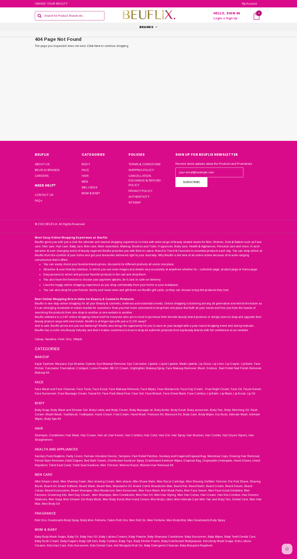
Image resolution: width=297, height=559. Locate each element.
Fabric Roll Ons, (118, 520)
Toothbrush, (71, 414)
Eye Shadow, (76, 363)
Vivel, (61, 339)
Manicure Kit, (173, 414)
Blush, (202, 368)
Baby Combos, (108, 541)
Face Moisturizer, (168, 389)
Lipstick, (153, 363)
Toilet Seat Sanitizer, (86, 465)
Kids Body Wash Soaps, (218, 541)
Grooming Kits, (57, 495)
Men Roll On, (138, 520)
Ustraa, (39, 339)
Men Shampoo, (102, 495)
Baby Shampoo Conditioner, (165, 536)
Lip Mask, (226, 393)
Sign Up (231, 18)
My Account (249, 3)
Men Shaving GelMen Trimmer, (206, 481)
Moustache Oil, (122, 486)
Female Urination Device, (101, 456)
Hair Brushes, (195, 435)
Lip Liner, (218, 363)
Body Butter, (162, 410)
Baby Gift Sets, (88, 541)
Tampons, (124, 456)
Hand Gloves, (243, 460)
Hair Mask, (73, 435)
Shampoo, (41, 435)
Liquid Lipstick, (169, 363)
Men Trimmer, (109, 465)
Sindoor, (212, 368)
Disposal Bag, (193, 460)
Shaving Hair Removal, (244, 456)
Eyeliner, (49, 363)
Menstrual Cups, (218, 456)
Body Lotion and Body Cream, (109, 410)
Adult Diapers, (74, 460)
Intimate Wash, (239, 414)
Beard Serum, (234, 486)
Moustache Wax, (162, 486)
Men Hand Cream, (138, 499)
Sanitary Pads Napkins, (50, 456)
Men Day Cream (79, 495)
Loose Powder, (99, 368)
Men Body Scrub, (114, 499)
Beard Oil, (50, 486)
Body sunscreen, (198, 410)
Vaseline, (51, 339)
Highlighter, (137, 368)
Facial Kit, (94, 393)
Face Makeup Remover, (181, 368)
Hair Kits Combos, (229, 495)
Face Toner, (84, 389)
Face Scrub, (100, 389)
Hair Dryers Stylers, (235, 435)
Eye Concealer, (137, 363)
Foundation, (68, 368)
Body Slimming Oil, (237, 410)
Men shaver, (124, 481)
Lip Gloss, (205, 363)
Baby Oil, (73, 536)
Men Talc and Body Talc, (216, 499)
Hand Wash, (139, 414)
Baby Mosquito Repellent (196, 545)
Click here (94, 46)
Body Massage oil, (141, 410)
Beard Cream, (215, 486)
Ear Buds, (221, 414)
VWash (77, 339)
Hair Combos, (134, 435)
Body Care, (190, 414)
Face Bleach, (153, 393)
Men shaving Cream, (101, 481)
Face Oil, (237, 389)
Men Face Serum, (196, 490)
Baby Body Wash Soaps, (51, 536)
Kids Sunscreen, (78, 545)
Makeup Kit (42, 372)
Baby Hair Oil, (89, 536)
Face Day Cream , (192, 389)
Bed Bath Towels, (95, 460)
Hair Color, (151, 435)
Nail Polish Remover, (248, 368)
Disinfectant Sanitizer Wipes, (164, 460)
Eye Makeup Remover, (111, 363)
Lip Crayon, (232, 363)
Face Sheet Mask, (175, 393)
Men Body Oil (51, 503)
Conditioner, (57, 435)
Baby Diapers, (69, 541)
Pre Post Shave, (238, 481)
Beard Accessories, (57, 490)
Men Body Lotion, (162, 499)
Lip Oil (251, 393)
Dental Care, (240, 499)
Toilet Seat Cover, (60, 465)
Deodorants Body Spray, (63, 520)
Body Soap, (42, 410)
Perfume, (101, 520)
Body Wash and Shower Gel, (69, 410)
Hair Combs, (213, 435)
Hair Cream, (89, 435)
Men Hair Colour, (189, 495)
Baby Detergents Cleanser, (161, 545)
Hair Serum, (116, 435)
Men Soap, (56, 499)
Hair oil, (102, 435)
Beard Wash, (87, 486)
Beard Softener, (68, 486)
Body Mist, (87, 520)
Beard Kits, (181, 486)
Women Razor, (129, 465)
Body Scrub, (179, 410)
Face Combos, (196, 393)
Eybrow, (91, 363)
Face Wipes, (149, 389)
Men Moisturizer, (105, 490)
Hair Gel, (165, 435)
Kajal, (38, 363)
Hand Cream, (104, 414)
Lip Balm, (247, 363)
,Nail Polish (225, 368)
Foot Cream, (121, 414)
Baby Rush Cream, (47, 541)
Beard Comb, (142, 486)
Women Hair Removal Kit (156, 465)
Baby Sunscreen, (196, 536)
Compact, (82, 368)
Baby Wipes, (216, 536)
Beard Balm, (197, 486)
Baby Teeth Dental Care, (240, 536)
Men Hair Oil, (144, 495)
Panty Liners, (74, 456)
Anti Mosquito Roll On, (128, 545)
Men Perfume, (156, 520)
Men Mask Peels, (172, 490)
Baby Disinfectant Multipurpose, (181, 541)
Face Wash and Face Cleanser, (55, 389)
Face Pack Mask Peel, (116, 393)
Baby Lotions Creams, (113, 536)
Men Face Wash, (149, 490)
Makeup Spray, (155, 368)
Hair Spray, (178, 435)
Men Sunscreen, (127, 490)
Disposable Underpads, (218, 460)
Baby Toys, (126, 541)
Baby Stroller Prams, (147, 541)
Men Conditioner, (124, 495)
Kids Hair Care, (57, 545)
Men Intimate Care (186, 499)
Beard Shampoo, (82, 490)
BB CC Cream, (119, 368)
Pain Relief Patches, (145, 456)
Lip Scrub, (239, 393)
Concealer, (52, 368)
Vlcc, (69, 339)
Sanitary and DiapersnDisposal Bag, (183, 456)
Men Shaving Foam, (74, 481)
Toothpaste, (86, 414)
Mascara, (61, 363)
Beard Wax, (104, 486)
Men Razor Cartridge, (171, 481)
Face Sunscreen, (46, 393)
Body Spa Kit (52, 418)
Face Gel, (138, 393)
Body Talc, (216, 410)
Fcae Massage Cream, (73, 393)
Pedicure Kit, (156, 414)
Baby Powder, (137, 536)
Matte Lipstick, (188, 363)
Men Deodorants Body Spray (206, 520)
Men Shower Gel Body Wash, (82, 499)
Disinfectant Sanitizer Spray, (126, 460)
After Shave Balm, (144, 481)
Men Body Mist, (177, 520)
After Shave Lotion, (47, 481)
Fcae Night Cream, (217, 389)
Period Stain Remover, (50, 460)
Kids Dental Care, (101, 545)
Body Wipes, (206, 414)
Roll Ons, (41, 520)
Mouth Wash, (54, 414)
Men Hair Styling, (165, 495)
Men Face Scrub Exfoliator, (225, 490)
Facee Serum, (252, 389)
